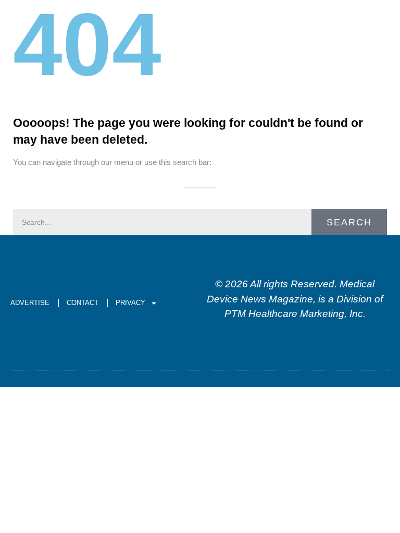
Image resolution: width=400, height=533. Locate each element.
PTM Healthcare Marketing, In (291, 313)
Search (349, 222)
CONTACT (82, 303)
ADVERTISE (29, 303)
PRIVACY (130, 303)
